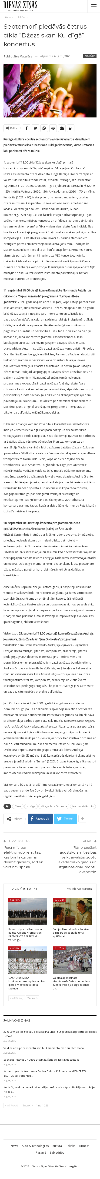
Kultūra (90, 55)
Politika (70, 1146)
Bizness (84, 1146)
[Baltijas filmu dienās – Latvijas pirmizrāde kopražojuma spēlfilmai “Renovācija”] (72, 911)
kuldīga (31, 806)
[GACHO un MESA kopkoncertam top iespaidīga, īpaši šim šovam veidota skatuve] (27, 960)
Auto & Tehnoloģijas (35, 1146)
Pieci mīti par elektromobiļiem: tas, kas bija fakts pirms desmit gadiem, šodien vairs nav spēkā (23, 857)
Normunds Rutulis (82, 806)
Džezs (17, 806)
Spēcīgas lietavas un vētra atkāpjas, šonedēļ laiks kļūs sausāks (41, 1059)
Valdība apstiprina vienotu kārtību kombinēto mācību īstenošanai (43, 1048)
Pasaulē (41, 1153)
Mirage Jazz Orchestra (54, 806)
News (14, 1146)
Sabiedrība (57, 1153)
